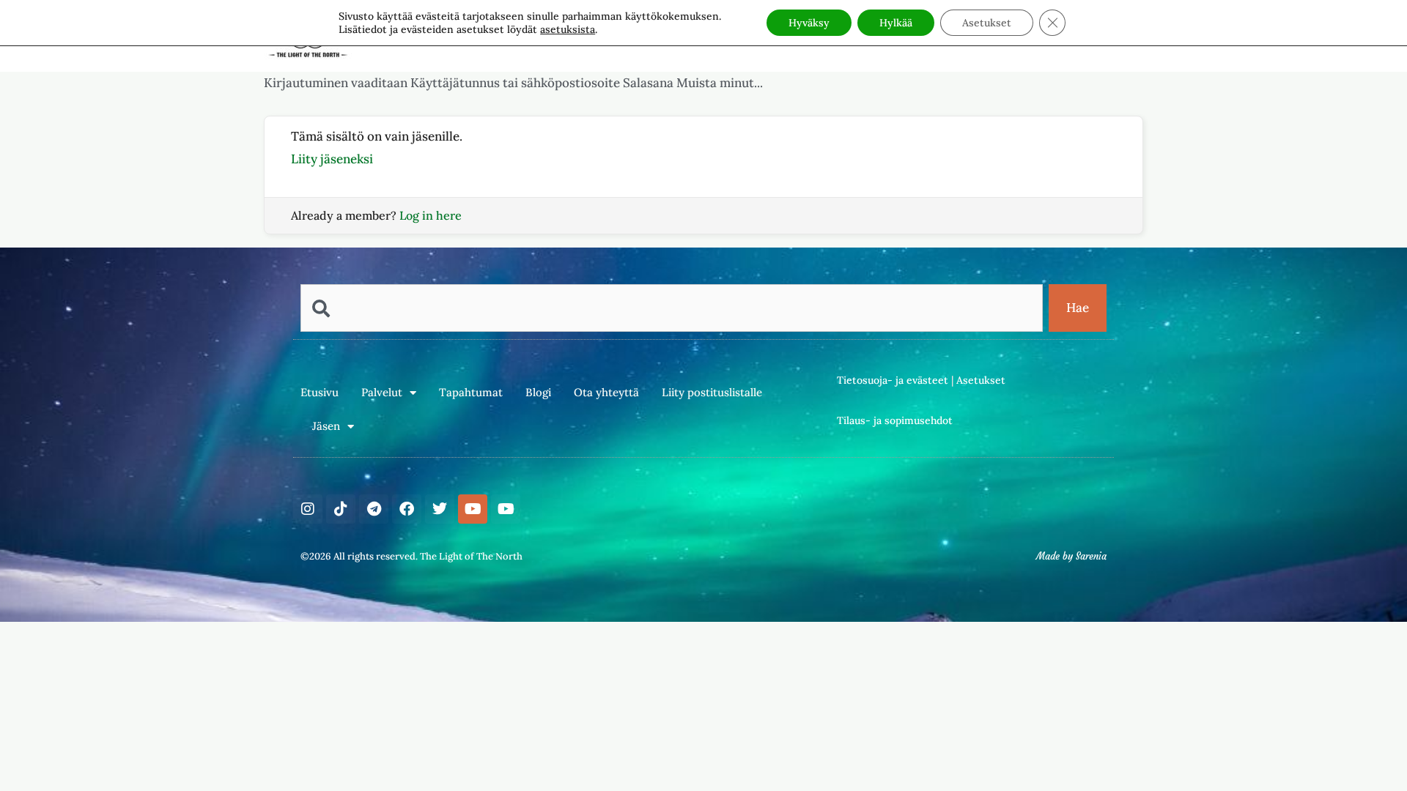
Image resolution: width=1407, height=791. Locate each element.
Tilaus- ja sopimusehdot (895, 420)
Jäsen (326, 426)
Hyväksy (809, 22)
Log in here (430, 215)
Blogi (538, 392)
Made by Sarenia (1071, 556)
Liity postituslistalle (712, 392)
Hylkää (895, 22)
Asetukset (980, 380)
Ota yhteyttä (606, 392)
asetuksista (567, 29)
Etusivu (319, 392)
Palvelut (381, 392)
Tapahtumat (471, 392)
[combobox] (671, 308)
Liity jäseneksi (332, 159)
